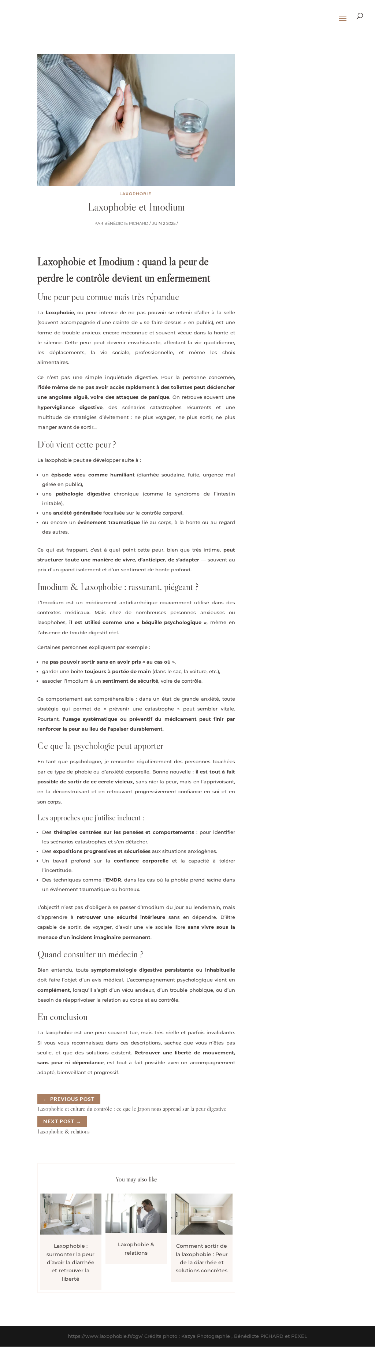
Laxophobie (135, 193)
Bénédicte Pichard (126, 223)
